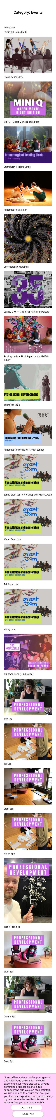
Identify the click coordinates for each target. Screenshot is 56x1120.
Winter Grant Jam (12, 539)
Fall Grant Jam (11, 584)
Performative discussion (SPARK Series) (24, 449)
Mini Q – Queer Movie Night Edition (21, 121)
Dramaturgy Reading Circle (17, 166)
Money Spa (9, 853)
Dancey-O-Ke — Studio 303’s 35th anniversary (26, 311)
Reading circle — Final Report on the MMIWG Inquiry (26, 358)
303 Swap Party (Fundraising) (18, 674)
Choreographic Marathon (16, 266)
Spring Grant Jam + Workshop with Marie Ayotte (28, 494)
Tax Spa (8, 763)
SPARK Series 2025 (13, 77)
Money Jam (9, 629)
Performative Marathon (15, 209)
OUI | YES (26, 1107)
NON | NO (28, 1114)
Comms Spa (10, 1016)
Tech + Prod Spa (12, 926)
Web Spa (8, 719)
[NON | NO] (52, 1096)
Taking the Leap (12, 404)
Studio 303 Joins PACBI (15, 32)
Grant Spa (9, 808)
